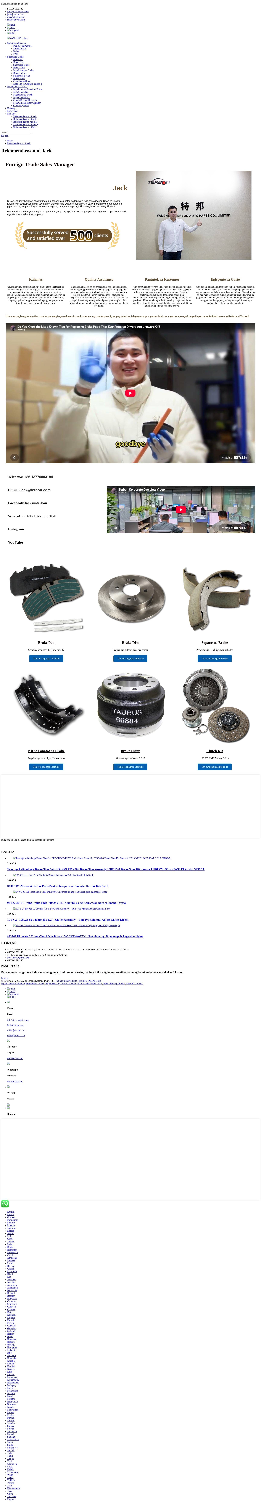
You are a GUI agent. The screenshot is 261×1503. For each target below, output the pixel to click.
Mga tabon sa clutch (22, 94)
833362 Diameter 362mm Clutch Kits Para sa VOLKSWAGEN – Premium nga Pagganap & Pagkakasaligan (75, 936)
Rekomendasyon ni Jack (25, 116)
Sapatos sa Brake (21, 65)
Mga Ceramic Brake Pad (13, 983)
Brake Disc (18, 62)
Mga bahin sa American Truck (27, 89)
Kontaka (11, 113)
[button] (46, 658)
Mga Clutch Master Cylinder (27, 103)
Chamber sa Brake (22, 81)
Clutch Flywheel (21, 105)
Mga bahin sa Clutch (17, 86)
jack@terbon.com (15, 14)
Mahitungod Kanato (16, 43)
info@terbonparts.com (18, 11)
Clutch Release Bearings (25, 100)
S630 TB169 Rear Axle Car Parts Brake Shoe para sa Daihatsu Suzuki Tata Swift (57, 886)
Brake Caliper (20, 73)
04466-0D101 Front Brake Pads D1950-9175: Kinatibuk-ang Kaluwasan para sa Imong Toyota (66, 902)
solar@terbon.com (16, 19)
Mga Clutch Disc (21, 97)
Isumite (4, 978)
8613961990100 (15, 1058)
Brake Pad (18, 59)
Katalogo (11, 108)
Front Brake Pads (134, 983)
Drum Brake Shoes (35, 983)
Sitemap (83, 981)
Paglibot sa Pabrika (22, 46)
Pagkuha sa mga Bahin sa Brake (60, 983)
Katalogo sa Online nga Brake (27, 84)
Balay (10, 140)
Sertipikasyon (19, 48)
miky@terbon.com (16, 17)
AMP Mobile (95, 981)
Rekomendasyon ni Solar (25, 122)
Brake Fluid (19, 78)
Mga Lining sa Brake (23, 70)
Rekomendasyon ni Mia (24, 127)
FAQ (15, 54)
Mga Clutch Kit (20, 92)
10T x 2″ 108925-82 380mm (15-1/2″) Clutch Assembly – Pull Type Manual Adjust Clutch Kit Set (67, 919)
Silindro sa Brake (21, 75)
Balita (16, 51)
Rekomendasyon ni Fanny (25, 124)
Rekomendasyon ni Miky (25, 119)
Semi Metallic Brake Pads (89, 983)
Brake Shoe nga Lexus (114, 983)
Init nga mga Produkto (66, 981)
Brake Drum (19, 67)
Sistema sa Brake (15, 56)
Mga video (12, 111)
